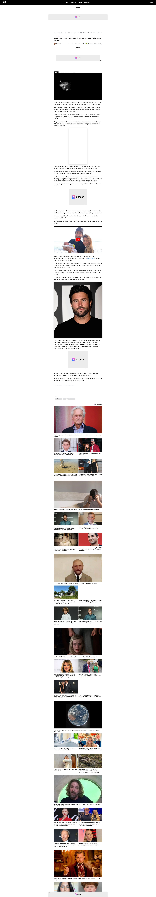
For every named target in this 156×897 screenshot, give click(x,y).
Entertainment (73, 2)
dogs (65, 398)
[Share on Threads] (83, 43)
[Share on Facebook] (79, 43)
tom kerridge (58, 398)
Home (55, 32)
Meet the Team (87, 2)
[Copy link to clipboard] (68, 43)
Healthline (90, 258)
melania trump (71, 398)
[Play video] (78, 239)
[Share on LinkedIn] (72, 43)
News (67, 2)
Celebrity (68, 32)
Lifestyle (80, 2)
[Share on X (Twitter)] (75, 43)
